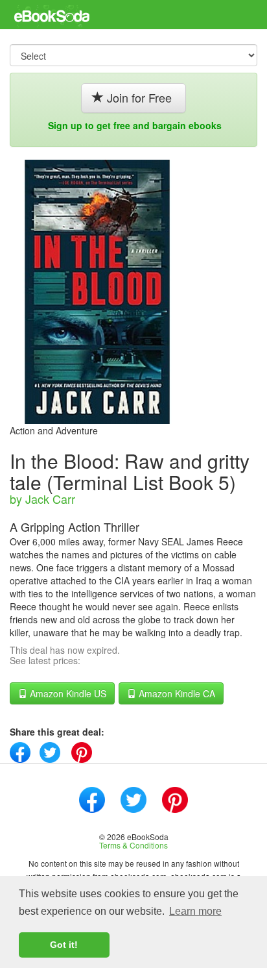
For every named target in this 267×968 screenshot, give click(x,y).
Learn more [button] (195, 911)
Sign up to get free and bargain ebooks (135, 125)
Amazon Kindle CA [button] (175, 693)
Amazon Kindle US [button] (66, 693)
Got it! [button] (64, 944)
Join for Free (139, 97)
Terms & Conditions (133, 844)
